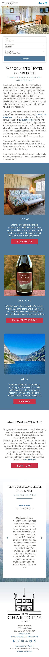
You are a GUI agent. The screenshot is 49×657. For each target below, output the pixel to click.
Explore (24, 401)
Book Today (24, 465)
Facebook (14, 641)
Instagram (22, 641)
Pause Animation (45, 30)
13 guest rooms (26, 120)
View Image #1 (21, 29)
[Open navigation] (3, 3)
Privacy (30, 646)
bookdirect (30, 459)
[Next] (41, 538)
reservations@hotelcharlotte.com (24, 636)
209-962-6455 (24, 634)
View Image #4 (27, 29)
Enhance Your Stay (24, 320)
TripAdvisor (26, 641)
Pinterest (31, 641)
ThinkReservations (24, 651)
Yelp (35, 641)
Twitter (18, 641)
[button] (24, 40)
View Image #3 (25, 29)
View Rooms (24, 241)
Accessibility (21, 646)
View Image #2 (23, 29)
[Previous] (7, 538)
